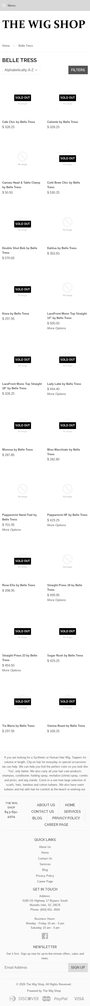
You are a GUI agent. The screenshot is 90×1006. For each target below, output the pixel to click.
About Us (46, 805)
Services (72, 812)
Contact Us (42, 812)
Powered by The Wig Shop (44, 990)
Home (6, 45)
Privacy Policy (66, 818)
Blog (37, 818)
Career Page (56, 825)
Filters (78, 70)
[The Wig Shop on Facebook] (45, 937)
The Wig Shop (35, 984)
